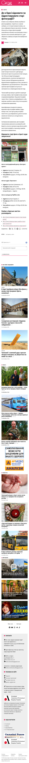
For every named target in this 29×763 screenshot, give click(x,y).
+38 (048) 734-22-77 (10, 659)
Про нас (10, 624)
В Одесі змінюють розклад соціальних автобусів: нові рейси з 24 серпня (12, 552)
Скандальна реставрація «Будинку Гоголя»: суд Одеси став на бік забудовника (13, 323)
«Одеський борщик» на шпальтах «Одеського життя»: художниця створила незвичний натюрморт (14, 525)
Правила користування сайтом (23, 755)
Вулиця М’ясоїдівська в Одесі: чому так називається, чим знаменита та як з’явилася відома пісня (13, 594)
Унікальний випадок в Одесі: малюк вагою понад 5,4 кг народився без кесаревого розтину (13, 496)
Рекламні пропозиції (11, 678)
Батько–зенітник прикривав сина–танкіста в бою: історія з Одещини (13, 442)
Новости (3, 350)
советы (12, 234)
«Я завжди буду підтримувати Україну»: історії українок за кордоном (14, 616)
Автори (19, 624)
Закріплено (19, 3)
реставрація (8, 234)
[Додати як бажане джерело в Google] (24, 229)
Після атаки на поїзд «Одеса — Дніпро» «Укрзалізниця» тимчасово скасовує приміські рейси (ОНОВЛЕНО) (14, 415)
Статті (5, 10)
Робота (7, 726)
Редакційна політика (13, 755)
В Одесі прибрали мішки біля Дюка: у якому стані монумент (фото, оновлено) (14, 291)
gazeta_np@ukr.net (10, 682)
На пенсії (7, 724)
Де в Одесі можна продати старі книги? (14, 225)
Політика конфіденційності (5, 755)
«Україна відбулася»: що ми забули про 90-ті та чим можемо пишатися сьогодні (14, 574)
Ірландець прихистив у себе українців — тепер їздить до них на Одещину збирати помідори (14, 388)
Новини (3, 287)
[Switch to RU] (25, 3)
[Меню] (22, 3)
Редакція (6, 42)
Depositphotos (8, 727)
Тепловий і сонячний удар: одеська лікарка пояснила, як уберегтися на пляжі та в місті (13, 355)
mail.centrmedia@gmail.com (13, 661)
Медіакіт (8, 676)
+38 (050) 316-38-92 (10, 680)
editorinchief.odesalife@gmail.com (14, 668)
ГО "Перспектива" (9, 729)
